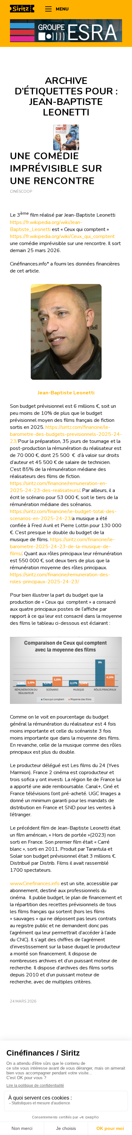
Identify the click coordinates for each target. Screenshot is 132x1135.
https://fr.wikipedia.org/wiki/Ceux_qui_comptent (62, 236)
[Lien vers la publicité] (66, 30)
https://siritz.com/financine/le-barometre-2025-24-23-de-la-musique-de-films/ (62, 546)
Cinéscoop (21, 191)
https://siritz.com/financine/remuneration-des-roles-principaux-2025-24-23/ (60, 578)
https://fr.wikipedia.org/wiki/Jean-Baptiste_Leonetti (46, 226)
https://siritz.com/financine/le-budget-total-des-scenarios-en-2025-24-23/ (63, 515)
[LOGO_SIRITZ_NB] (24, 9)
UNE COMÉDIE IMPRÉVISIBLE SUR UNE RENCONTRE (56, 169)
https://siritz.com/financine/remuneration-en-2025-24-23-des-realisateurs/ (58, 487)
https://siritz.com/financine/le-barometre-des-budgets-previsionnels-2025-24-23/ (66, 434)
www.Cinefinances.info (35, 883)
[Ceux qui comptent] (66, 137)
